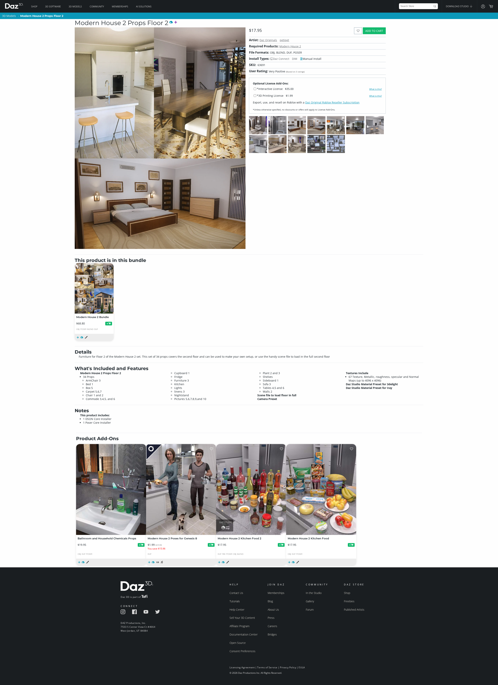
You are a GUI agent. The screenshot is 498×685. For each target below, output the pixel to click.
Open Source (238, 643)
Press (271, 618)
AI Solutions (144, 6)
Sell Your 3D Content (242, 618)
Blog (270, 601)
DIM (294, 59)
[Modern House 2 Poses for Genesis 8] (181, 489)
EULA (302, 667)
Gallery (310, 601)
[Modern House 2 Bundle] (94, 288)
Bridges (272, 634)
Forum (310, 609)
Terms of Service (267, 667)
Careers (272, 626)
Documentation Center (244, 634)
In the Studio (314, 593)
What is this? (375, 89)
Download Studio (457, 6)
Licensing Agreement (242, 667)
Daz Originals (268, 40)
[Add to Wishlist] (358, 30)
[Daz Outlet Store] (154, 452)
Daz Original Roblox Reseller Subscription (332, 102)
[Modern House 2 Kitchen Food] (321, 489)
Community (97, 6)
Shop (34, 6)
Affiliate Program (239, 626)
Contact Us (236, 593)
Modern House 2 (290, 46)
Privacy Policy (288, 667)
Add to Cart (374, 31)
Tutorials (235, 601)
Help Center (237, 609)
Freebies (349, 601)
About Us (273, 609)
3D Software (53, 6)
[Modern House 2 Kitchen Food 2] (251, 489)
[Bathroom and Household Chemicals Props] (111, 489)
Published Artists (354, 609)
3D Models (75, 6)
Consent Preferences (242, 651)
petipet (284, 40)
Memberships (120, 6)
